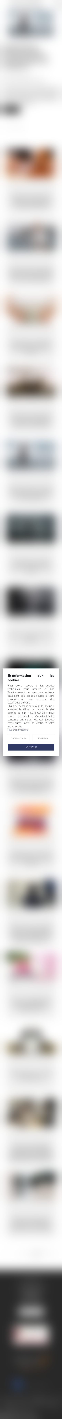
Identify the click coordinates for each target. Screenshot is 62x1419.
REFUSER (43, 738)
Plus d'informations (18, 729)
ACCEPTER (31, 747)
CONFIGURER (19, 738)
